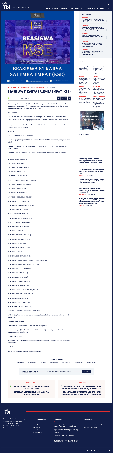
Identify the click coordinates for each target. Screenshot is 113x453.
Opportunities (13, 87)
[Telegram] (98, 450)
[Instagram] (87, 450)
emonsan (15, 98)
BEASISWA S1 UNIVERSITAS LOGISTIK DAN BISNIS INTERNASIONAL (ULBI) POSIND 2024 (81, 393)
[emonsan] (9, 98)
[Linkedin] (91, 450)
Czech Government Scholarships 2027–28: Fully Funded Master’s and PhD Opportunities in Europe (93, 28)
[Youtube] (109, 450)
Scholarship (26, 87)
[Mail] (94, 450)
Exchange (85, 17)
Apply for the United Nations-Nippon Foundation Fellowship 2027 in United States (92, 36)
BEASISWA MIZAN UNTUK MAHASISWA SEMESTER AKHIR (31, 393)
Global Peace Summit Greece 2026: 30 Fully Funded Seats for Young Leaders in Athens (93, 45)
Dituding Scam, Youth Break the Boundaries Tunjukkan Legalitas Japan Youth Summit (85, 100)
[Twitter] (62, 98)
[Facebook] (58, 98)
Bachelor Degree (38, 87)
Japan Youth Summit (99, 96)
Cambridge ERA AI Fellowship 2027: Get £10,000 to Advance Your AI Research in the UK (92, 53)
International (96, 86)
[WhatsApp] (69, 98)
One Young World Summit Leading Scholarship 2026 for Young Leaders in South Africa (93, 20)
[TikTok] (102, 450)
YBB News (85, 25)
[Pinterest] (65, 98)
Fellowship (85, 33)
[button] (108, 4)
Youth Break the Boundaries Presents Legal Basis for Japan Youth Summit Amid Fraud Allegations (99, 91)
